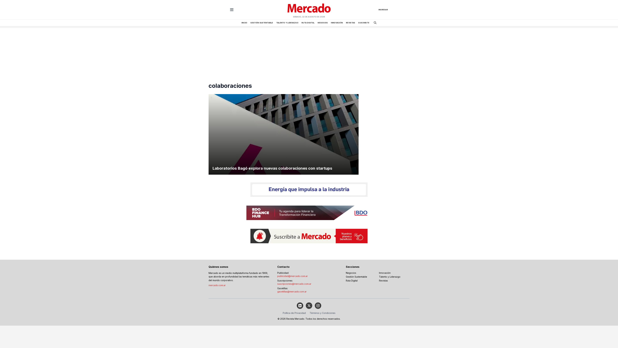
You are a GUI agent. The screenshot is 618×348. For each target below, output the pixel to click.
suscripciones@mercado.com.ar (294, 283)
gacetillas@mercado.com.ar (292, 291)
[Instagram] (318, 305)
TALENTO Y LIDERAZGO (287, 23)
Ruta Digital (352, 280)
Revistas (383, 280)
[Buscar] (375, 23)
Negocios (351, 272)
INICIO (244, 23)
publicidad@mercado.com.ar (292, 276)
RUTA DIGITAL (308, 23)
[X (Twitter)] (309, 305)
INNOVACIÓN (337, 23)
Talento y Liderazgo (389, 276)
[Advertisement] (309, 50)
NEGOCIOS (323, 23)
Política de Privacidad (294, 313)
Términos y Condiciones (322, 313)
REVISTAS (350, 23)
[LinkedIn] (300, 305)
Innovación (385, 272)
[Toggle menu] (231, 9)
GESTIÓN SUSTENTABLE (261, 23)
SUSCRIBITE (363, 23)
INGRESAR (383, 10)
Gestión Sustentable (356, 276)
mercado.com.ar (217, 285)
